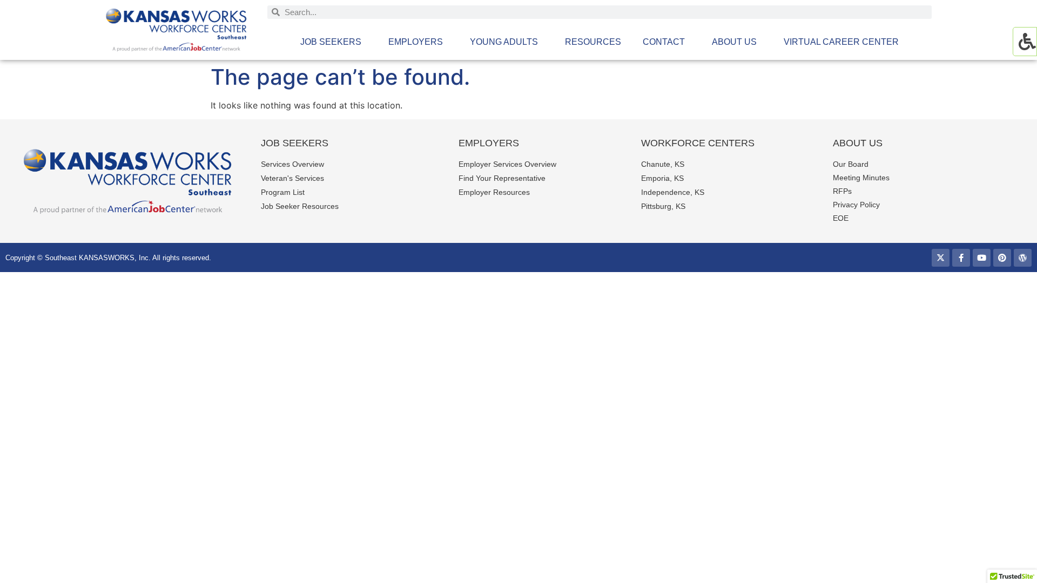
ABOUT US (734, 41)
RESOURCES (593, 41)
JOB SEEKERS (330, 41)
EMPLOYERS (415, 41)
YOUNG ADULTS (504, 41)
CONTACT (664, 41)
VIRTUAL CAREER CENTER (841, 41)
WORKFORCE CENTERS (698, 143)
